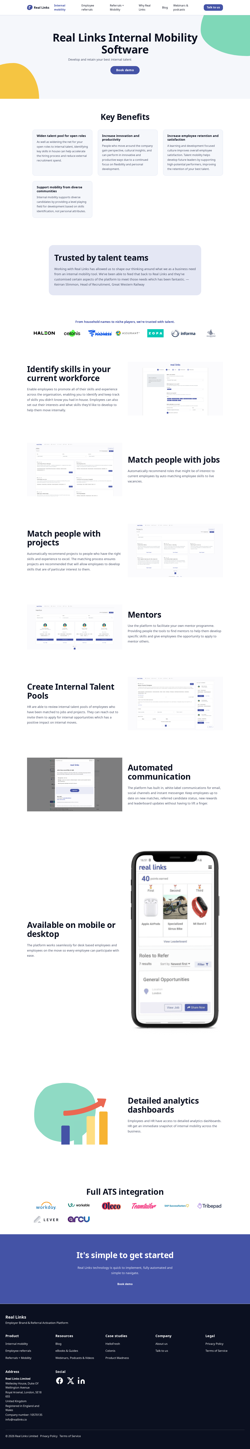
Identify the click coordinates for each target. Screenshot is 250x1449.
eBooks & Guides (66, 1351)
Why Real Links (145, 7)
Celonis (110, 1351)
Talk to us (213, 7)
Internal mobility (59, 7)
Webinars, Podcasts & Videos (74, 1358)
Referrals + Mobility (117, 7)
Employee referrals (87, 7)
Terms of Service (216, 1351)
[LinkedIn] (81, 1381)
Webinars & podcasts (180, 7)
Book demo (125, 70)
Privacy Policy (214, 1344)
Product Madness (117, 1358)
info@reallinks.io (16, 1419)
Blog (165, 7)
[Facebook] (59, 1381)
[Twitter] (70, 1381)
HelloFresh (112, 1344)
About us (161, 1344)
